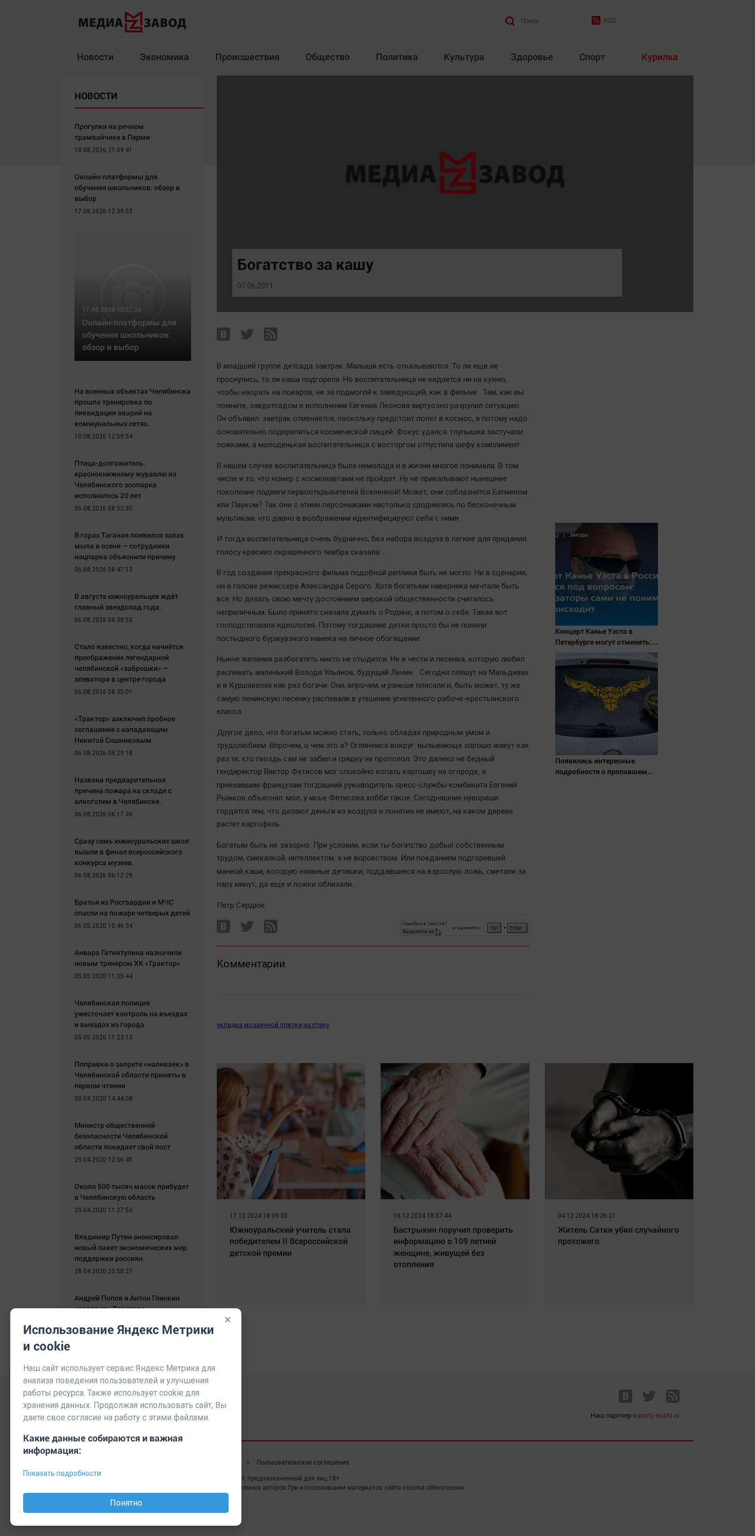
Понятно (126, 1503)
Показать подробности (62, 1473)
